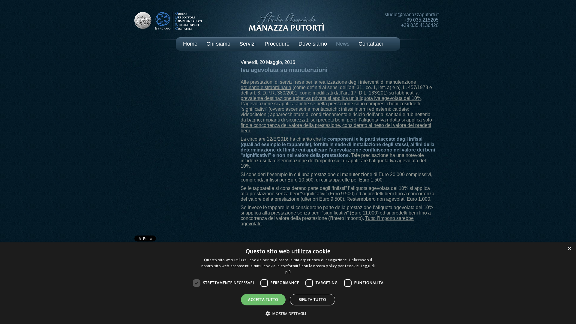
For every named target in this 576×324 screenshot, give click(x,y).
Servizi (247, 44)
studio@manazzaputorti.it (412, 14)
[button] (288, 313)
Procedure (277, 44)
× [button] (569, 249)
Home (190, 44)
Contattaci (370, 44)
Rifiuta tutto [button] (312, 299)
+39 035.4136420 (420, 25)
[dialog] (288, 283)
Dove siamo (312, 44)
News (343, 44)
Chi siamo (218, 44)
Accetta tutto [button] (263, 299)
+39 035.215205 (421, 19)
